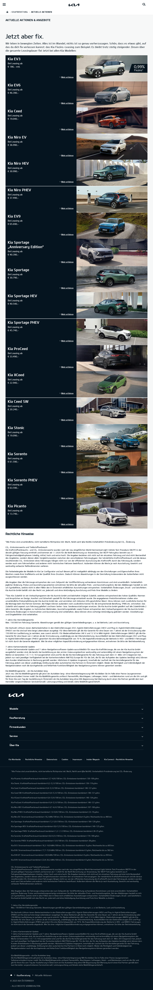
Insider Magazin (93, 759)
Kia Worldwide (15, 759)
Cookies (65, 759)
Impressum (77, 759)
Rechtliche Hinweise (33, 759)
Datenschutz (52, 759)
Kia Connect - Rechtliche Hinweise (118, 759)
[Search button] (144, 4)
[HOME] (7, 12)
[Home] (11, 975)
